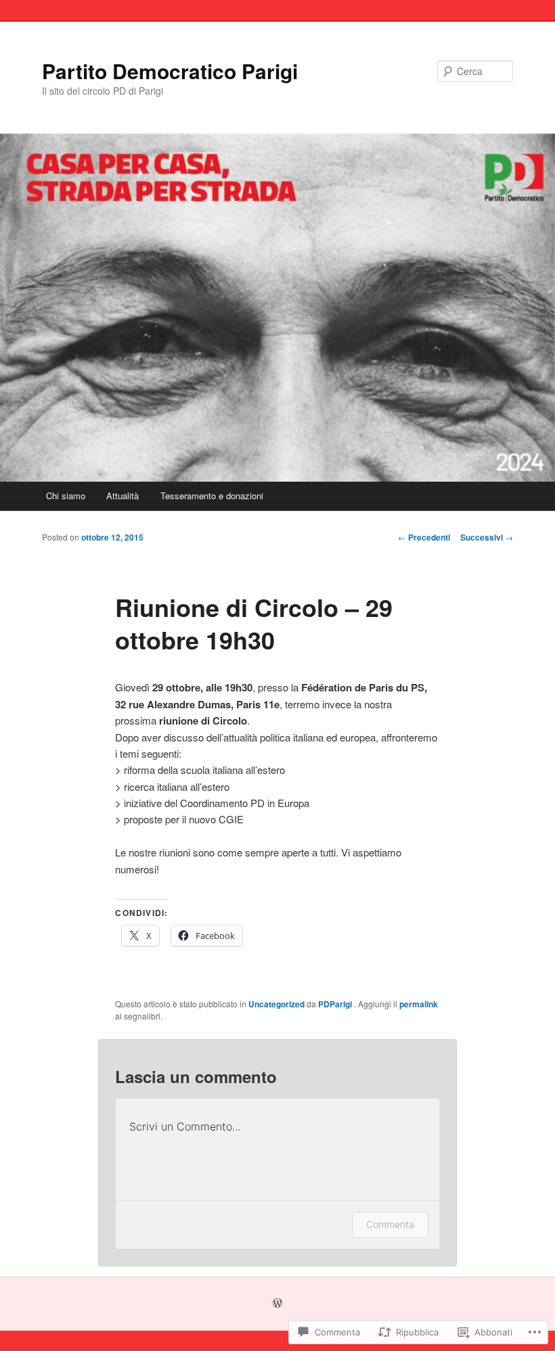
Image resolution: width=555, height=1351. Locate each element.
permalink (418, 1004)
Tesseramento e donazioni (211, 495)
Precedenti (424, 537)
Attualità (122, 495)
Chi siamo (65, 495)
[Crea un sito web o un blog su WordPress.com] (277, 1304)
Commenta (390, 1224)
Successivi (486, 537)
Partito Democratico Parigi (170, 70)
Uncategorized (276, 1004)
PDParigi (336, 1004)
